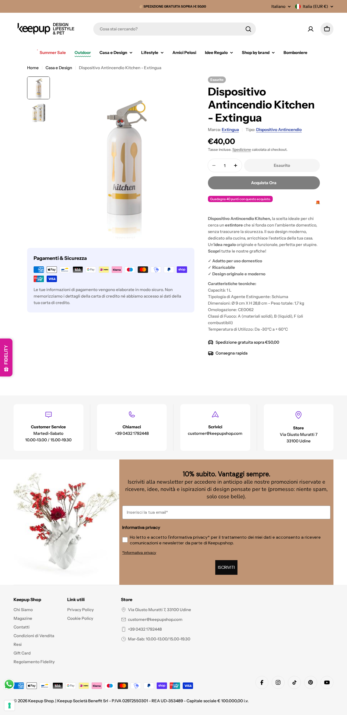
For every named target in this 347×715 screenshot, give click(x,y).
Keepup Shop (40, 700)
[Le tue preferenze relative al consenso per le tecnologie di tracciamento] (9, 705)
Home (33, 67)
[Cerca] (248, 29)
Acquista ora (264, 182)
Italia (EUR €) (315, 6)
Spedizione (241, 149)
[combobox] (174, 29)
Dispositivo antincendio (279, 129)
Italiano (278, 6)
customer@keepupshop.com (155, 619)
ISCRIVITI (226, 567)
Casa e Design (59, 67)
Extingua (230, 129)
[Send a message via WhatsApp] (9, 684)
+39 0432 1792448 (145, 629)
